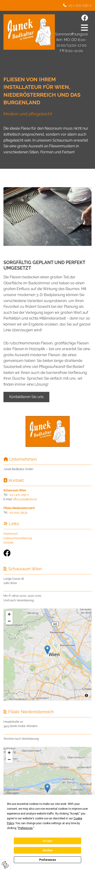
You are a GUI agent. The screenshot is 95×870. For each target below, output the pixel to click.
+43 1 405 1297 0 (79, 5)
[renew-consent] (5, 865)
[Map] (47, 793)
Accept (47, 841)
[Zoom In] (9, 614)
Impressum (10, 533)
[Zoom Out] (9, 621)
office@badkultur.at (25, 499)
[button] (72, 27)
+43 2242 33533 (18, 512)
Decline (47, 850)
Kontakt (8, 542)
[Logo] (29, 32)
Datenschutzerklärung (17, 538)
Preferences (47, 859)
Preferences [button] (25, 828)
